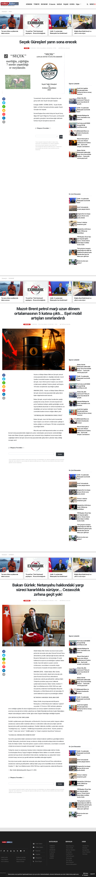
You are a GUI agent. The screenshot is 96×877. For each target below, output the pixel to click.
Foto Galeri (38, 843)
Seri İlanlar (69, 860)
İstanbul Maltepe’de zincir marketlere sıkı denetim (83, 117)
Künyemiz (38, 858)
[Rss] (18, 851)
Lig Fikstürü (69, 854)
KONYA (72, 4)
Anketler (84, 848)
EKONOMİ (44, 4)
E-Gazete (52, 4)
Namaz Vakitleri (70, 850)
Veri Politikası (5, 861)
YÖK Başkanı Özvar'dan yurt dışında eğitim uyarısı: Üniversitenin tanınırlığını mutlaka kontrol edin (84, 240)
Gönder (61, 136)
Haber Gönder (20, 861)
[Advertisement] (21, 126)
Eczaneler (69, 852)
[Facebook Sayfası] (2, 851)
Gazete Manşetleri (71, 864)
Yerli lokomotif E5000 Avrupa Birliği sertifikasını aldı (83, 125)
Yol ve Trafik (69, 848)
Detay (86, 873)
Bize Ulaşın (38, 861)
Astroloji (84, 854)
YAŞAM (65, 4)
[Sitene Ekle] (25, 851)
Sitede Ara (85, 846)
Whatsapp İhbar (21, 859)
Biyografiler (85, 850)
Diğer (78, 4)
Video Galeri (39, 847)
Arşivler (37, 854)
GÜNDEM (29, 4)
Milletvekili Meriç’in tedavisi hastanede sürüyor (83, 133)
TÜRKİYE (36, 4)
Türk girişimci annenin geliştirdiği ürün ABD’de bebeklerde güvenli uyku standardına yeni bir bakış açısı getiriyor (84, 252)
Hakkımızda (4, 857)
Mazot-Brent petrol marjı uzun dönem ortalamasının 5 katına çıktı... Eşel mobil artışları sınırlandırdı (84, 142)
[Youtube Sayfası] (11, 851)
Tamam (85, 875)
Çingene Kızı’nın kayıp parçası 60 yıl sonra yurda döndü (83, 216)
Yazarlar (37, 851)
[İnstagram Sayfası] (8, 851)
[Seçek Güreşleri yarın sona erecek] (33, 73)
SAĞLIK (59, 4)
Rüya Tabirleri (86, 852)
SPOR (10, 11)
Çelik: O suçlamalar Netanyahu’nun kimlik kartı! (83, 109)
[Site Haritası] (21, 851)
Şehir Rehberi (70, 862)
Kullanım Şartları (21, 857)
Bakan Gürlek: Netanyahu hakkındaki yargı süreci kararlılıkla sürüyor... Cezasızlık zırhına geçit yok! (84, 154)
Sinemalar (69, 858)
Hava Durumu (70, 846)
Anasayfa (4, 11)
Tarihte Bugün (70, 856)
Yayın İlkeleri (4, 859)
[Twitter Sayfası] (5, 851)
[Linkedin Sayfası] (15, 851)
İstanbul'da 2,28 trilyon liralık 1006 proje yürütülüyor (84, 231)
